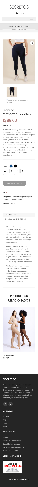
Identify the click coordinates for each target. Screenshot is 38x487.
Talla (4, 171)
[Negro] (15, 166)
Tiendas (6, 437)
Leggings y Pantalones (11, 199)
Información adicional (15, 219)
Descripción (10, 215)
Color (5, 167)
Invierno (13, 203)
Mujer (5, 420)
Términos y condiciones (12, 441)
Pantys (22, 199)
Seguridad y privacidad (11, 444)
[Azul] (11, 166)
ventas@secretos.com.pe (14, 447)
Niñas (5, 423)
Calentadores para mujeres (22, 197)
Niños (5, 427)
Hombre (6, 416)
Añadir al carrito (15, 183)
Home (11, 26)
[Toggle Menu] (31, 19)
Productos (18, 26)
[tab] (19, 215)
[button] (32, 43)
